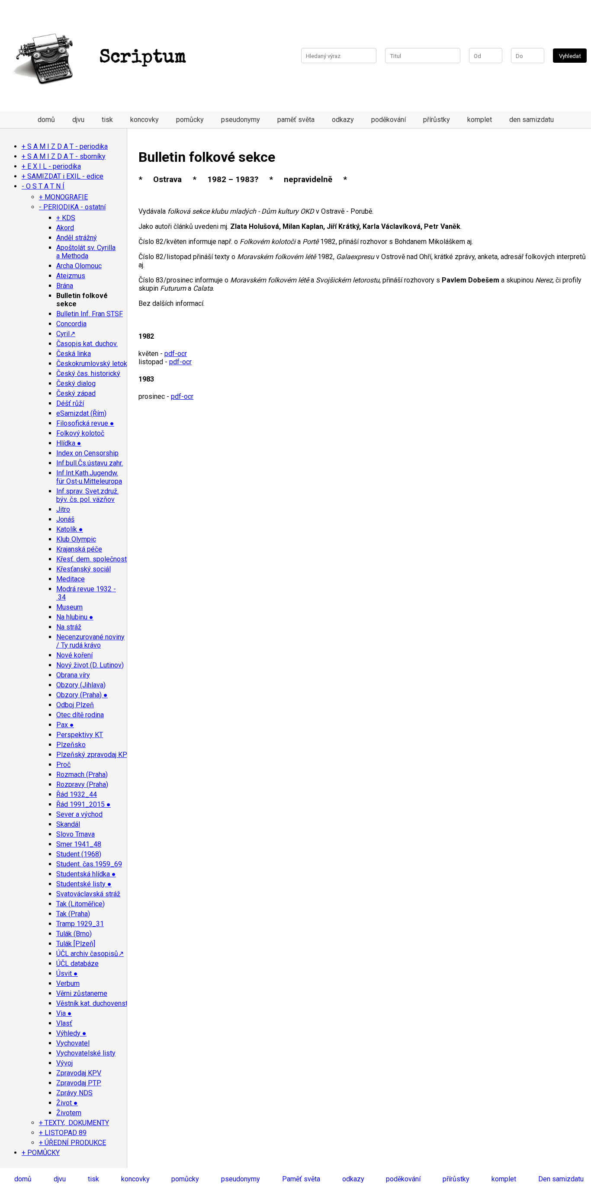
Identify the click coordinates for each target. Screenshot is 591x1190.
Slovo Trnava (75, 834)
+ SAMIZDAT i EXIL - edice (62, 176)
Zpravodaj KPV (78, 1073)
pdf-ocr (175, 354)
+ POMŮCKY (41, 1152)
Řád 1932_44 (76, 794)
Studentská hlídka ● (86, 874)
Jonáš (65, 519)
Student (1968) (78, 854)
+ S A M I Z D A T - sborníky (64, 156)
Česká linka (73, 354)
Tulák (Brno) (74, 934)
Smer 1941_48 (78, 844)
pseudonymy (240, 119)
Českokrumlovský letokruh (96, 363)
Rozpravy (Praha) (82, 784)
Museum (69, 607)
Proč (63, 764)
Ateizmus (70, 276)
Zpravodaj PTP (78, 1083)
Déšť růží (70, 403)
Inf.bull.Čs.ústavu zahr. (89, 463)
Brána (64, 286)
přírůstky (436, 119)
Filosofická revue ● (85, 423)
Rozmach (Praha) (82, 774)
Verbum (68, 983)
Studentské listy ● (84, 884)
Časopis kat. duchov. (87, 344)
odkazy (343, 119)
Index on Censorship (87, 453)
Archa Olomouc (79, 266)
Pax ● (65, 725)
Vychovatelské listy (86, 1053)
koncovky (144, 119)
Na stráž (68, 627)
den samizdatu (531, 119)
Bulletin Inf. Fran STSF (89, 314)
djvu (78, 119)
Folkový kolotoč (80, 433)
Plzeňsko (71, 745)
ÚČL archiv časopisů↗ (90, 953)
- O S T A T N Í (43, 186)
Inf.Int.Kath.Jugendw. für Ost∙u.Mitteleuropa (89, 477)
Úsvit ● (67, 973)
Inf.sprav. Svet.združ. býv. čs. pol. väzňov (87, 495)
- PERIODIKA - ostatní (72, 207)
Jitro (63, 509)
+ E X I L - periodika (51, 166)
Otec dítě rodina (80, 715)
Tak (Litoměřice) (80, 904)
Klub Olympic (76, 539)
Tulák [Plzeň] (75, 944)
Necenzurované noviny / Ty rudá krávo (90, 641)
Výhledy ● (71, 1033)
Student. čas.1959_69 (89, 864)
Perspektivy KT (79, 735)
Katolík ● (69, 529)
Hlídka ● (68, 443)
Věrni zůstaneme (81, 993)
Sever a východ (79, 814)
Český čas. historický (88, 373)
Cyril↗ (65, 334)
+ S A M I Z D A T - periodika (65, 146)
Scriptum (143, 58)
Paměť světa (301, 1179)
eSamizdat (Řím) (81, 413)
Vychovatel (73, 1043)
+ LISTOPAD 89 (63, 1133)
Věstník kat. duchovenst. (92, 1003)
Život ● (67, 1103)
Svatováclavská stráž (88, 894)
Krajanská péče (79, 549)
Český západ (76, 393)
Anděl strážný (76, 238)
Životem (68, 1113)
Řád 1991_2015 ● (83, 804)
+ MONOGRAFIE (63, 197)
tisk (107, 119)
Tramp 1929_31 (80, 924)
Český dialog (76, 383)
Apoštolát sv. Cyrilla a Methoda (86, 252)
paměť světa (296, 119)
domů (46, 119)
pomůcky (190, 119)
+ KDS (65, 218)
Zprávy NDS (74, 1093)
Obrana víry (73, 675)
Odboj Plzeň (75, 705)
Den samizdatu (561, 1179)
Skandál (68, 824)
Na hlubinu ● (74, 617)
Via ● (64, 1013)
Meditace (70, 579)
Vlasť (64, 1023)
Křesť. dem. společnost (91, 559)
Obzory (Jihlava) (81, 685)
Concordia (71, 324)
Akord (65, 228)
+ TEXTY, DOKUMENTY (74, 1123)
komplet (479, 119)
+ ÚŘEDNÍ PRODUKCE (72, 1143)
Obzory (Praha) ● (82, 695)
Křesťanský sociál (83, 569)
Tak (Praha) (73, 914)
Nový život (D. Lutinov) (90, 665)
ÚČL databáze (77, 963)
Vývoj (64, 1063)
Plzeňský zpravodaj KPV (94, 755)
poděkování (388, 119)
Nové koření (74, 655)
